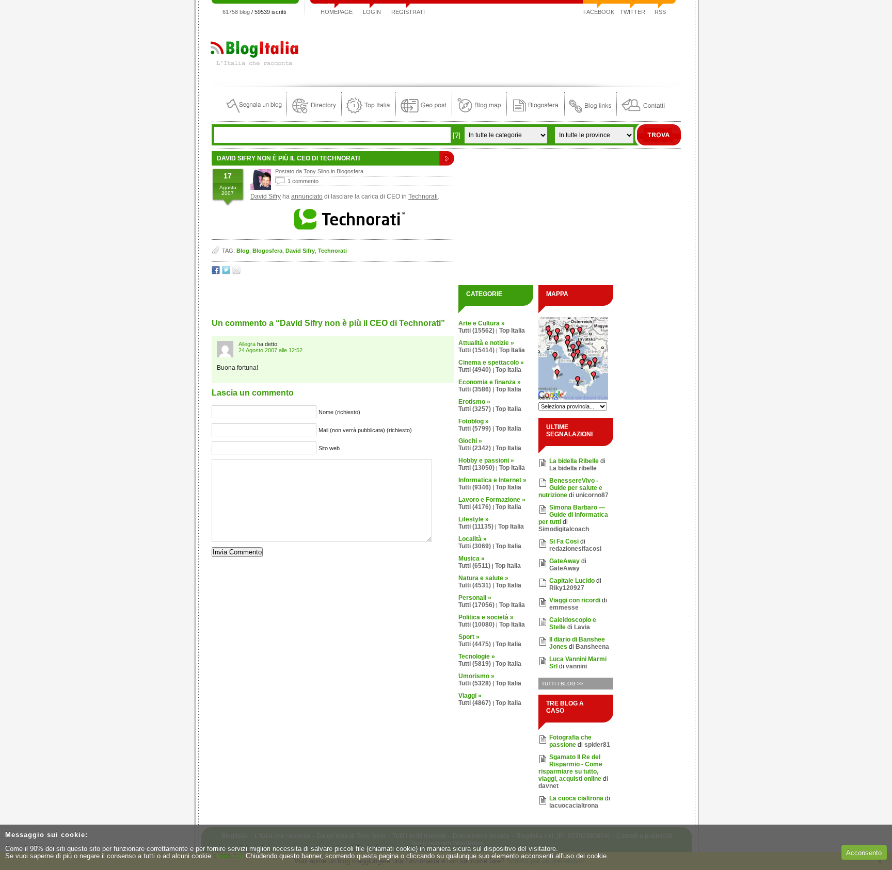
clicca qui (227, 856)
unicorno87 (592, 495)
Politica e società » (486, 617)
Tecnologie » (476, 656)
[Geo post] (424, 114)
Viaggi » (470, 695)
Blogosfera (350, 171)
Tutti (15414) (476, 350)
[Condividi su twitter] (226, 272)
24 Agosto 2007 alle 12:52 (270, 350)
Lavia (582, 627)
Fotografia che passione (570, 741)
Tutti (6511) (474, 565)
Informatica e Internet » (492, 480)
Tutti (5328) (474, 683)
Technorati (423, 196)
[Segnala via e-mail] (236, 272)
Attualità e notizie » (486, 343)
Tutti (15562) (476, 330)
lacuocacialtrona (573, 805)
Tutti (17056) (476, 605)
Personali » (474, 597)
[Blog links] (590, 114)
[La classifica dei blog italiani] (368, 114)
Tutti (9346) (474, 487)
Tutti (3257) (474, 409)
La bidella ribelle (573, 468)
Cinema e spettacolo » (491, 362)
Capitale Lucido (572, 580)
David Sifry (265, 196)
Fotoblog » (473, 421)
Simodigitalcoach (563, 529)
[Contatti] (643, 114)
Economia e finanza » (489, 382)
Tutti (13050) (476, 467)
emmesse (564, 607)
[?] (456, 135)
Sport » (469, 637)
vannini (576, 666)
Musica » (471, 558)
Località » (472, 539)
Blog (242, 251)
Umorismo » (476, 676)
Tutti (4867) (474, 703)
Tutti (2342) (474, 448)
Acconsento (864, 853)
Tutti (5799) (474, 428)
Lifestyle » (473, 519)
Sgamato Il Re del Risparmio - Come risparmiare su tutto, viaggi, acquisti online (570, 767)
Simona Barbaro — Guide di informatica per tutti (573, 515)
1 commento (303, 181)
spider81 (597, 744)
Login (372, 12)
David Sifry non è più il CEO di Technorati (288, 158)
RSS (660, 12)
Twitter (632, 12)
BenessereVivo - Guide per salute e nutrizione (570, 488)
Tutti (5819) (474, 663)
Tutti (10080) (476, 624)
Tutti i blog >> (562, 683)
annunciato (307, 196)
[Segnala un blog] (254, 114)
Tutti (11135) (475, 526)
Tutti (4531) (474, 585)
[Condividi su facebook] (216, 272)
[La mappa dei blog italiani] (479, 114)
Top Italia (512, 330)
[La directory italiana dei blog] (314, 114)
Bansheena (592, 646)
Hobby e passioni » (486, 460)
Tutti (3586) (474, 389)
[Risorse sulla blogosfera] (535, 114)
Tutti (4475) (474, 644)
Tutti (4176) (474, 507)
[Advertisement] (493, 48)
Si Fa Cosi (564, 541)
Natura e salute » (483, 578)
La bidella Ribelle (574, 461)
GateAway (564, 561)
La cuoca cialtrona (576, 798)
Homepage (337, 12)
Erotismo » (474, 401)
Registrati (408, 12)
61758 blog (236, 12)
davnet (548, 786)
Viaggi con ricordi (574, 600)
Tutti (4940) (474, 369)
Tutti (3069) (474, 546)
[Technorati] (350, 229)
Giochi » (470, 441)
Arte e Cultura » (481, 323)
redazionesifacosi (575, 548)
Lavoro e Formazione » (491, 499)
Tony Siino (316, 171)
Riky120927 (566, 588)
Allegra (247, 344)
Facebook (598, 12)
